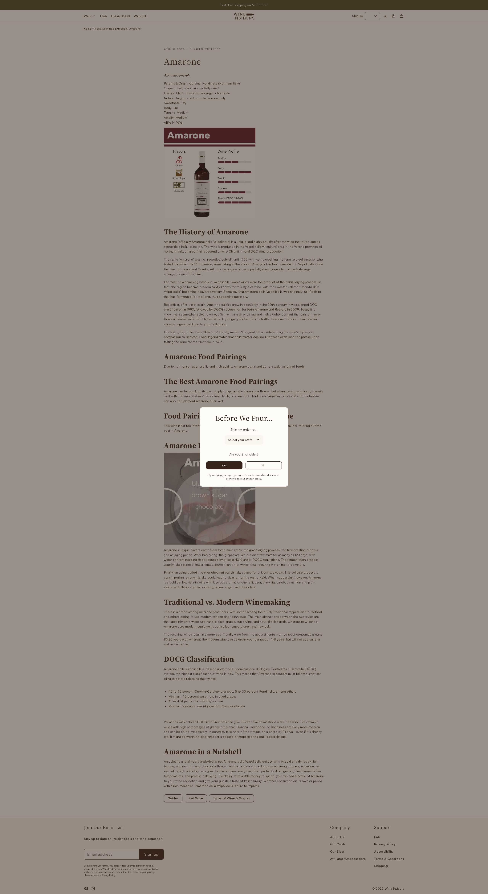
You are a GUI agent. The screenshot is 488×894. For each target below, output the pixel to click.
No (264, 465)
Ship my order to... (243, 429)
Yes (224, 465)
